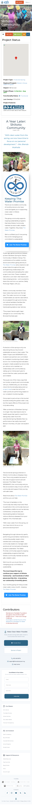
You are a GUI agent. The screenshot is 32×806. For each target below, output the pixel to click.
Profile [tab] (10, 34)
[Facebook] (7, 793)
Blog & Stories (6, 765)
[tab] (3, 34)
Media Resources (7, 759)
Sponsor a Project (16, 650)
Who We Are (6, 710)
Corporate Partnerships (8, 740)
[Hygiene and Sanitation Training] (18, 107)
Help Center (17, 664)
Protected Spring (19, 80)
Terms (25, 801)
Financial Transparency (8, 722)
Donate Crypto (6, 747)
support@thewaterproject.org (17, 661)
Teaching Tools (6, 762)
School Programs (7, 744)
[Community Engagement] (9, 107)
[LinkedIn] (25, 793)
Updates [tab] (18, 34)
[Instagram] (11, 793)
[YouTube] (16, 793)
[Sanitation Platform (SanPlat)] (14, 107)
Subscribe (16, 696)
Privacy (21, 801)
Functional (24, 96)
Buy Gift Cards (6, 737)
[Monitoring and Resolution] (22, 107)
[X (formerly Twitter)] (20, 793)
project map (7, 389)
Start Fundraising (7, 734)
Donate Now (17, 643)
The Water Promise (9, 265)
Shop (4, 768)
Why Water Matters (7, 719)
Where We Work (6, 716)
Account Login (6, 771)
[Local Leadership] (5, 107)
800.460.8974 (17, 658)
